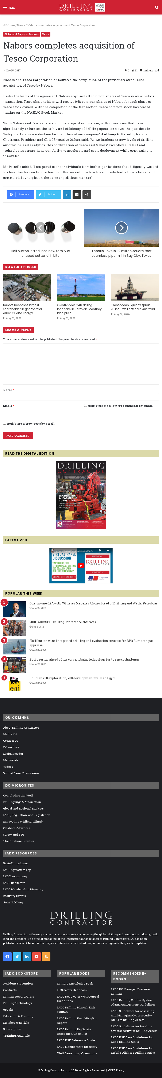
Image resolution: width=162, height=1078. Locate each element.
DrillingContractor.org (55, 1070)
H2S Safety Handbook (72, 990)
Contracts (10, 990)
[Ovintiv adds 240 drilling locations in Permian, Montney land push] (81, 287)
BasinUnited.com (15, 863)
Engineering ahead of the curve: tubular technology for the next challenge (84, 659)
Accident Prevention (18, 983)
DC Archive (11, 747)
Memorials (10, 760)
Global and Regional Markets (21, 34)
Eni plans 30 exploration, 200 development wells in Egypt (73, 678)
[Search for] (157, 9)
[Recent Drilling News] (81, 528)
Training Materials (16, 1035)
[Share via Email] (77, 194)
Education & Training (18, 1016)
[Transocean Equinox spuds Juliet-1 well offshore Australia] (135, 287)
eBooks (8, 1009)
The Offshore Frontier (18, 841)
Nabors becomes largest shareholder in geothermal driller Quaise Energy (22, 309)
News (21, 25)
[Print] (86, 194)
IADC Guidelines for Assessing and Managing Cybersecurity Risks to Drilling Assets (132, 1015)
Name (8, 390)
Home (10, 25)
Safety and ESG (13, 834)
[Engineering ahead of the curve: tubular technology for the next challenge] (14, 665)
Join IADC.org (13, 902)
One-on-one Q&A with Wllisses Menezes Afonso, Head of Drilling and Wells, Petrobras (93, 603)
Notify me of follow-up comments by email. (120, 406)
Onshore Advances (16, 828)
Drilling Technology (17, 1003)
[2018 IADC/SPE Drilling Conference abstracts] (14, 628)
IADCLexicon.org (15, 876)
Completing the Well (18, 795)
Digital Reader (13, 754)
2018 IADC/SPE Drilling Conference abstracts (63, 622)
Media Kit (10, 734)
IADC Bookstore (14, 883)
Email (8, 406)
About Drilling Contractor (21, 727)
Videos (8, 767)
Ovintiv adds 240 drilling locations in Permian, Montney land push (79, 309)
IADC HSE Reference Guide (76, 1040)
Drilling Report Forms (18, 996)
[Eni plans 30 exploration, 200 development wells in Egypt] (14, 684)
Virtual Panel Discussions (21, 773)
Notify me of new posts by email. (31, 423)
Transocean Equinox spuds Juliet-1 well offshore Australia (133, 307)
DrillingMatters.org (17, 870)
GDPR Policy (116, 1070)
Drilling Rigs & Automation (22, 802)
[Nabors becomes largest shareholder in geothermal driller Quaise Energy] (27, 287)
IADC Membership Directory (23, 889)
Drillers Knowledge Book (75, 983)
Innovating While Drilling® (23, 821)
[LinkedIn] (67, 194)
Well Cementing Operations (77, 1053)
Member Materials (16, 1022)
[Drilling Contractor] (81, 7)
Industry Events (14, 896)
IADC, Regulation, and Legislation (26, 815)
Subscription (12, 1029)
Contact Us (10, 740)
